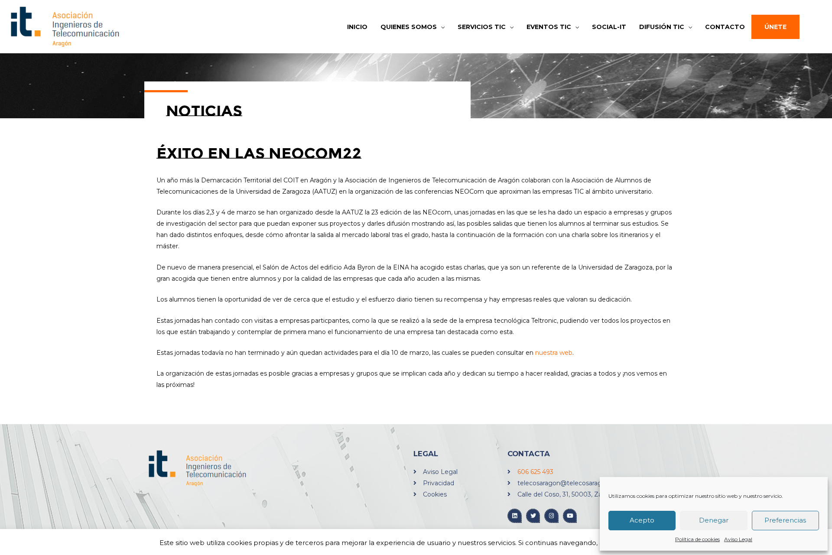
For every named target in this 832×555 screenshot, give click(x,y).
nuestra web (553, 353)
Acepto (642, 520)
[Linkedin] (514, 516)
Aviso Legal (738, 539)
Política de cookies (697, 539)
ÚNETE (775, 27)
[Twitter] (533, 516)
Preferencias (785, 520)
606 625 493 (535, 472)
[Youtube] (570, 516)
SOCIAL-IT (609, 27)
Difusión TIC (661, 27)
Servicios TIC (482, 27)
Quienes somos (408, 27)
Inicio (357, 27)
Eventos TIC (548, 27)
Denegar (713, 520)
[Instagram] (551, 516)
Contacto (725, 27)
